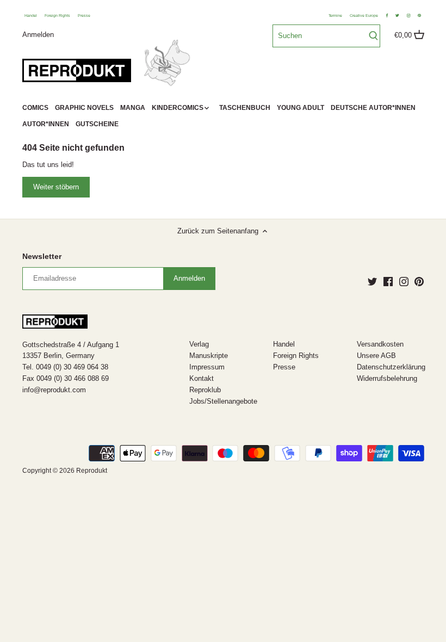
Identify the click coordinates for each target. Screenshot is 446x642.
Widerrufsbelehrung (387, 378)
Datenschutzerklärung (391, 367)
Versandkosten (380, 344)
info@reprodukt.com (54, 390)
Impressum (207, 367)
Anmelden (38, 34)
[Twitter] (372, 281)
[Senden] (373, 36)
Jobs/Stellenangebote (223, 401)
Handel (30, 15)
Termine (335, 15)
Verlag (199, 344)
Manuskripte (208, 355)
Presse (84, 15)
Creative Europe (364, 15)
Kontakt (201, 378)
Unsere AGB (376, 355)
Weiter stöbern (56, 187)
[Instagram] (403, 281)
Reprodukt (91, 470)
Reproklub (205, 390)
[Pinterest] (419, 281)
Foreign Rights (57, 15)
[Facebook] (388, 281)
